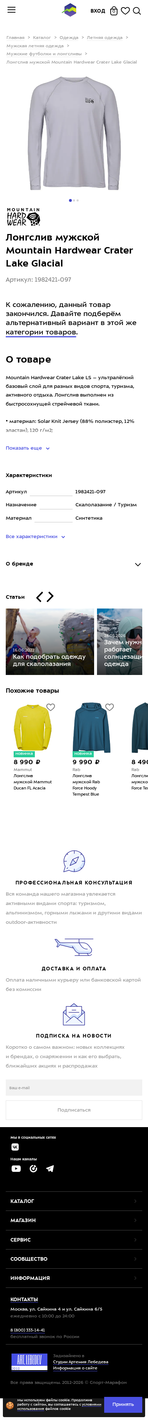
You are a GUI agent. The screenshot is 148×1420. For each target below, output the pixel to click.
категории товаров (41, 332)
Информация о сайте (75, 1369)
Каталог (42, 38)
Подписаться (74, 1110)
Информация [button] (30, 1278)
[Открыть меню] (11, 11)
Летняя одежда (104, 38)
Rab (76, 770)
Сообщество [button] (28, 1259)
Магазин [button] (23, 1220)
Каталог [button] (22, 1201)
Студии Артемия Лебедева (80, 1362)
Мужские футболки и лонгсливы (44, 54)
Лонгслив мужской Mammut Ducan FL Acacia (33, 782)
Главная (15, 38)
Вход (98, 11)
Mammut (23, 770)
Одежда (69, 38)
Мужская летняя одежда (35, 46)
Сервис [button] (20, 1240)
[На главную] (69, 11)
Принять (123, 1404)
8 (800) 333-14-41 (27, 1331)
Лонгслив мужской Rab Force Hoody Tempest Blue (86, 785)
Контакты (24, 1299)
